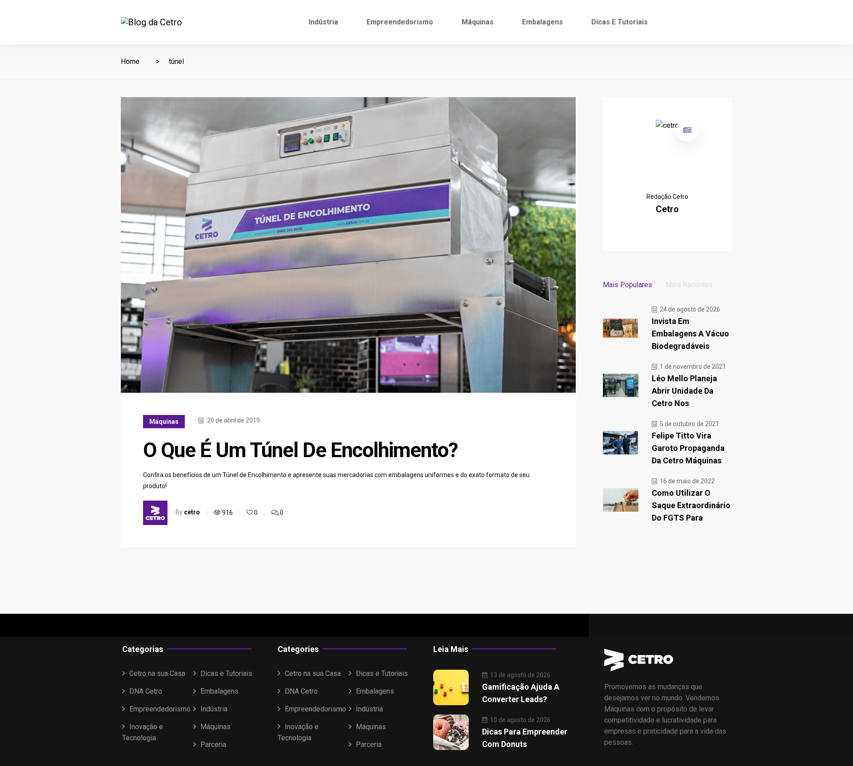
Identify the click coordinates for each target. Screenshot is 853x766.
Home (130, 61)
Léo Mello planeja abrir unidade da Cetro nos (684, 391)
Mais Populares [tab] (627, 284)
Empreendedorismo (400, 22)
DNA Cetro (145, 691)
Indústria (323, 22)
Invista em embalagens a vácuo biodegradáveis (690, 333)
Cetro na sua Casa (157, 673)
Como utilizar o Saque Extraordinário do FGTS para (691, 505)
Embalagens (542, 22)
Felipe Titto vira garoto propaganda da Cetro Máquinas (688, 448)
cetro (192, 512)
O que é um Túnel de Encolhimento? (300, 450)
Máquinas (478, 22)
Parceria (213, 744)
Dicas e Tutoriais (619, 22)
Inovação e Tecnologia (142, 732)
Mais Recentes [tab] (689, 284)
